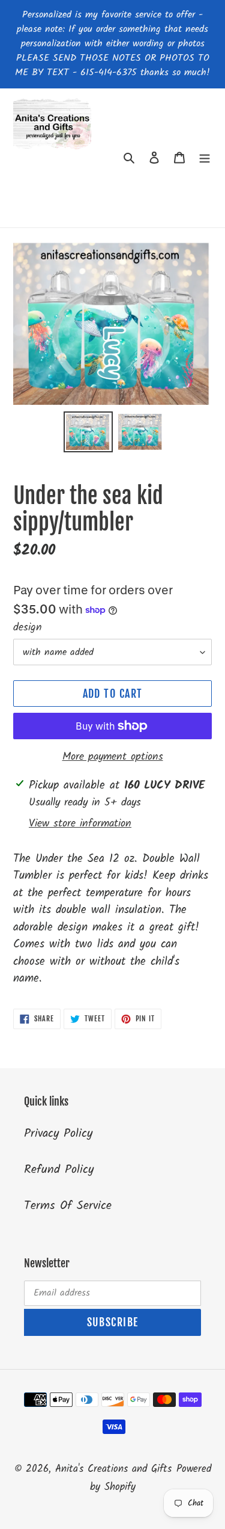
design (27, 628)
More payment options (112, 757)
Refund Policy (59, 1170)
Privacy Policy (58, 1133)
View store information (80, 824)
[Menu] (204, 158)
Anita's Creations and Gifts (113, 1469)
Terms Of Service (68, 1206)
